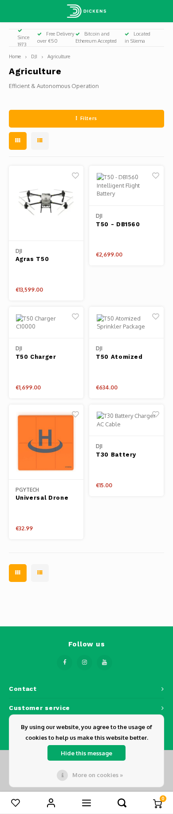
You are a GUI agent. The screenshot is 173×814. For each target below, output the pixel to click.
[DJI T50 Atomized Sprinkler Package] (126, 323)
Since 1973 (23, 41)
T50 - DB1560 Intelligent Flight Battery (124, 225)
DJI (34, 56)
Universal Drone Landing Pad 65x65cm (42, 498)
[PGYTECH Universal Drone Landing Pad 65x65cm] (46, 442)
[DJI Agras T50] (46, 203)
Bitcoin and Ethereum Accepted (96, 37)
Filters (88, 118)
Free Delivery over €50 (56, 37)
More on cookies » (97, 774)
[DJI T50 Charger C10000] (46, 323)
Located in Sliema (137, 37)
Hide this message (86, 753)
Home (15, 56)
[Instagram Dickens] (84, 662)
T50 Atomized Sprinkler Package (126, 357)
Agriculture (58, 56)
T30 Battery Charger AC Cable (124, 455)
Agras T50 (32, 259)
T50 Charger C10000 (36, 357)
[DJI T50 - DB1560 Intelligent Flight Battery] (126, 186)
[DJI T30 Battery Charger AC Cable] (126, 421)
